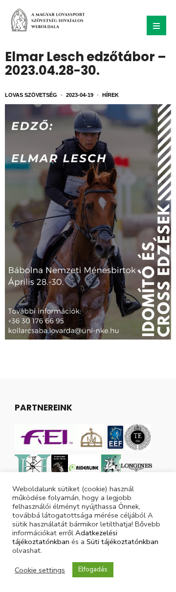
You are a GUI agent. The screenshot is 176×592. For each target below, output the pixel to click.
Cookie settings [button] (40, 570)
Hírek (110, 95)
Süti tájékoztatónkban (122, 541)
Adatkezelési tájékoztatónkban (64, 537)
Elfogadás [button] (93, 569)
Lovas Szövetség (31, 95)
